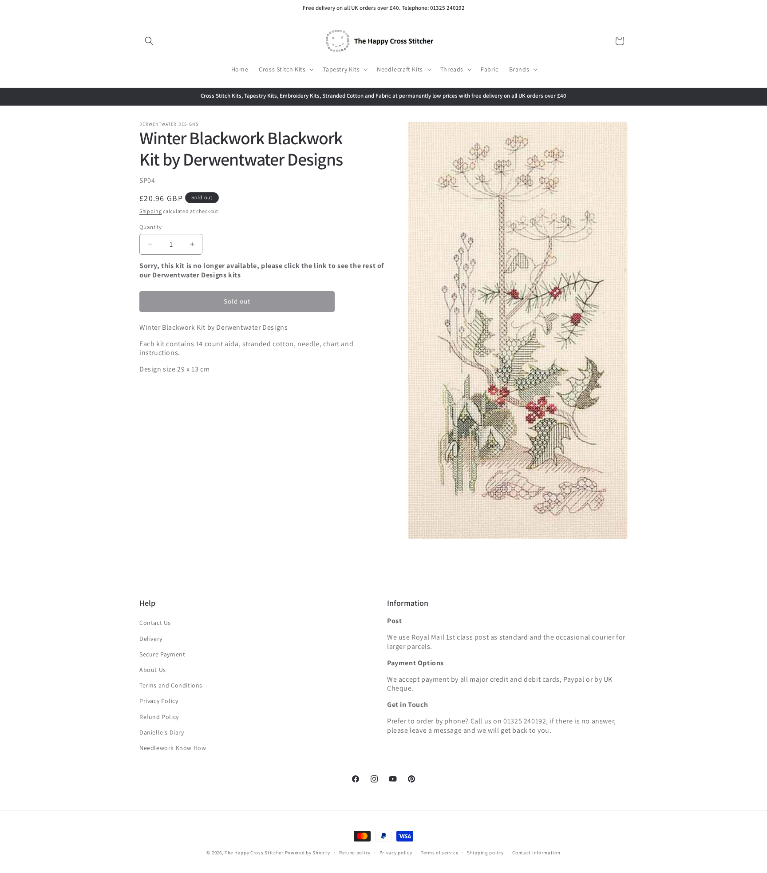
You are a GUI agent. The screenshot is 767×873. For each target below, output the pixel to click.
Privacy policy (396, 852)
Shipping (150, 211)
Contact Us (155, 623)
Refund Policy (159, 717)
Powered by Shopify (308, 852)
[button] (149, 41)
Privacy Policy (158, 701)
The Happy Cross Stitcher (254, 852)
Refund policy (355, 852)
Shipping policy (485, 852)
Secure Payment (162, 654)
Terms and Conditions (170, 686)
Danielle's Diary (161, 732)
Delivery (150, 639)
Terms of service (439, 852)
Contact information (536, 852)
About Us (152, 670)
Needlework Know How (172, 748)
